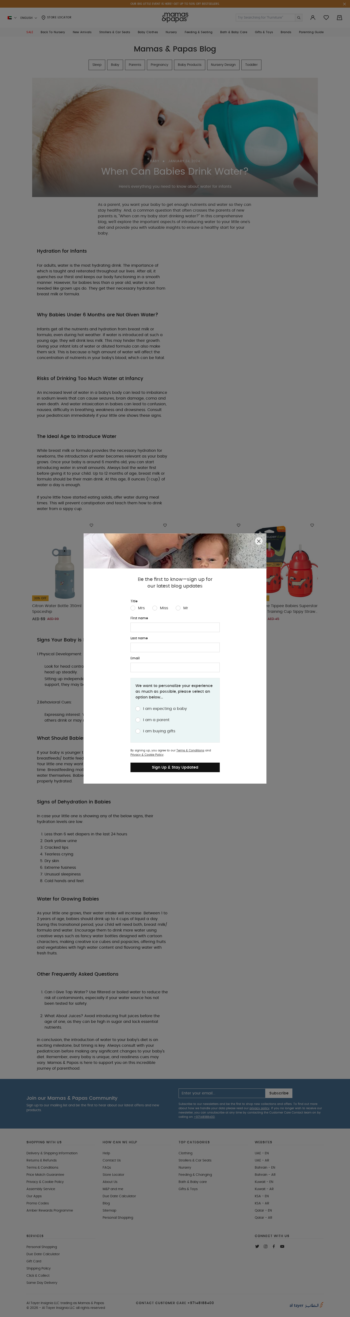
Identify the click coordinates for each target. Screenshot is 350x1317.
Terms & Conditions (190, 750)
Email (135, 658)
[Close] (259, 541)
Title (134, 601)
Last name (139, 638)
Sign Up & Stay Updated (175, 767)
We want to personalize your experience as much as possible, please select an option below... (174, 691)
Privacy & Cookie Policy (147, 754)
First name (139, 618)
